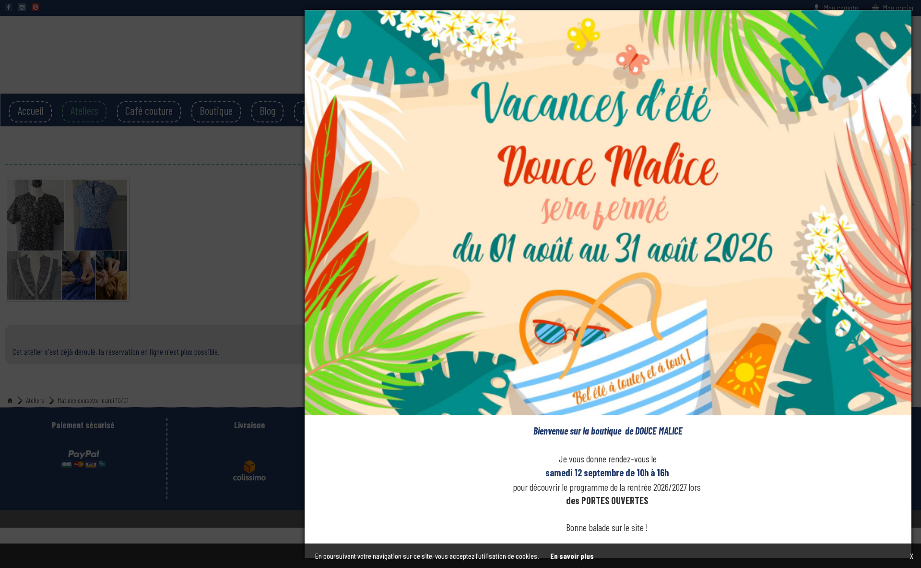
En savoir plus (572, 555)
